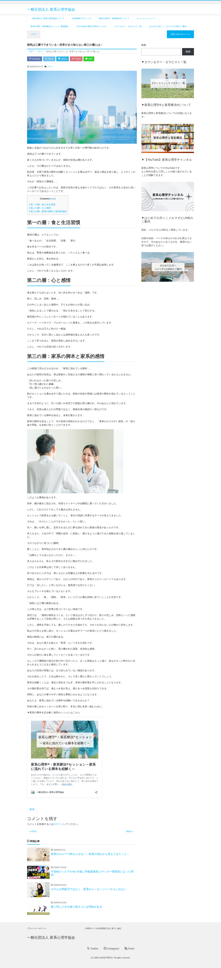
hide (53, 199)
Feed (130, 948)
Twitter (50, 59)
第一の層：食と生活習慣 (42, 204)
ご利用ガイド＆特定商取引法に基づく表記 (102, 928)
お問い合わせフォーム (180, 34)
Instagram (112, 948)
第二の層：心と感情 (40, 208)
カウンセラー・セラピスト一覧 (128, 26)
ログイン (58, 824)
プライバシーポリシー (37, 928)
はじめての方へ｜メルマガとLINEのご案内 (168, 26)
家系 (32, 809)
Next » (129, 831)
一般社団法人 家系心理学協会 (51, 9)
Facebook (35, 59)
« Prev (33, 831)
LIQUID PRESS (106, 958)
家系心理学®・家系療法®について (114, 18)
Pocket (77, 59)
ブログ (34, 34)
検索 (143, 45)
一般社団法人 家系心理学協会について (48, 18)
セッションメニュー (145, 18)
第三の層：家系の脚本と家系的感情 (48, 211)
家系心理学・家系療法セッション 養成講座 (49, 26)
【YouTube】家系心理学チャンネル (91, 26)
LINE (89, 59)
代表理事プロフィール (82, 18)
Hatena (63, 59)
